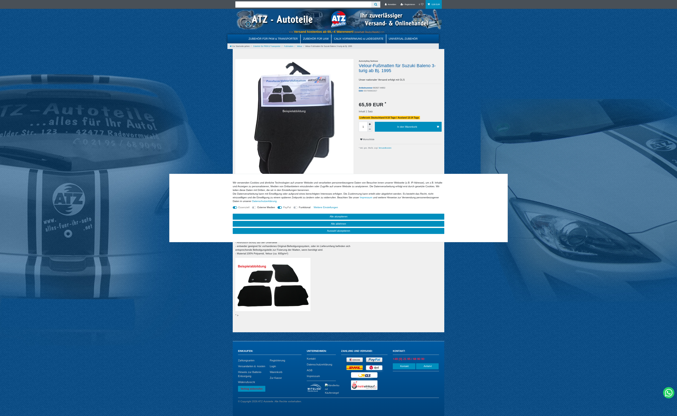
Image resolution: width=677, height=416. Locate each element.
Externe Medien (266, 207)
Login (273, 366)
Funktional (304, 207)
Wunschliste (368, 139)
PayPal (287, 207)
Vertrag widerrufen (252, 388)
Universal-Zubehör (403, 38)
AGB (309, 370)
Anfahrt (427, 366)
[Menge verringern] (369, 129)
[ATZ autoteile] (338, 19)
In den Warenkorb (407, 126)
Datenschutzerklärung (319, 364)
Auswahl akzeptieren (338, 230)
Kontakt (311, 358)
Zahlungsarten (246, 360)
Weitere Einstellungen (326, 207)
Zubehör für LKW (316, 38)
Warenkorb (276, 372)
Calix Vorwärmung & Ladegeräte (358, 38)
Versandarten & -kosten (251, 366)
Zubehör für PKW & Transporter (273, 38)
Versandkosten (384, 148)
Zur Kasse (276, 377)
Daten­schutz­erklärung (264, 201)
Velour (299, 46)
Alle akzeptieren (338, 216)
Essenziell (243, 207)
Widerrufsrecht (246, 382)
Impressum (313, 376)
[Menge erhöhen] (369, 124)
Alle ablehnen (338, 223)
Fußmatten (288, 46)
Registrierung (277, 360)
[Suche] (375, 4)
